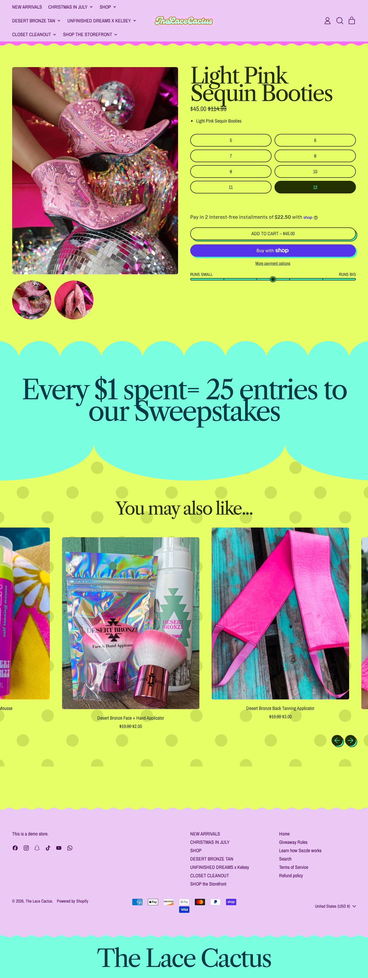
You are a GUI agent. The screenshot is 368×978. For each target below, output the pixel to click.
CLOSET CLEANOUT (209, 875)
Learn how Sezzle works (300, 850)
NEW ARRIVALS (27, 7)
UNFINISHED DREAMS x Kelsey (219, 867)
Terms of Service (293, 867)
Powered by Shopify (72, 901)
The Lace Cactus (39, 901)
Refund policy (291, 875)
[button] (339, 20)
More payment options (272, 263)
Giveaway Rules (293, 842)
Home (284, 833)
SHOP (196, 850)
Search (285, 858)
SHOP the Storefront (208, 883)
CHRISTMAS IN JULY (210, 842)
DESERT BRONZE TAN (211, 858)
